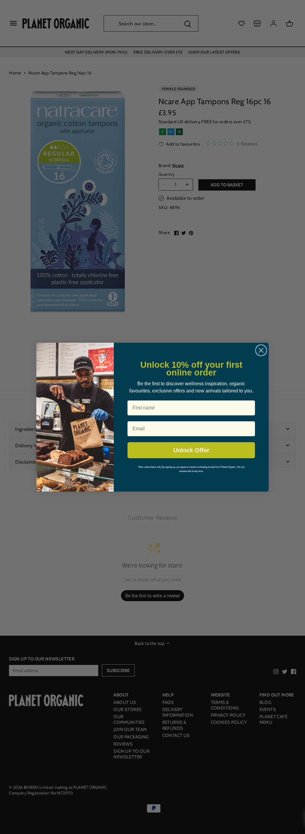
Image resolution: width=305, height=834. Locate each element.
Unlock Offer (191, 450)
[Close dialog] (261, 350)
